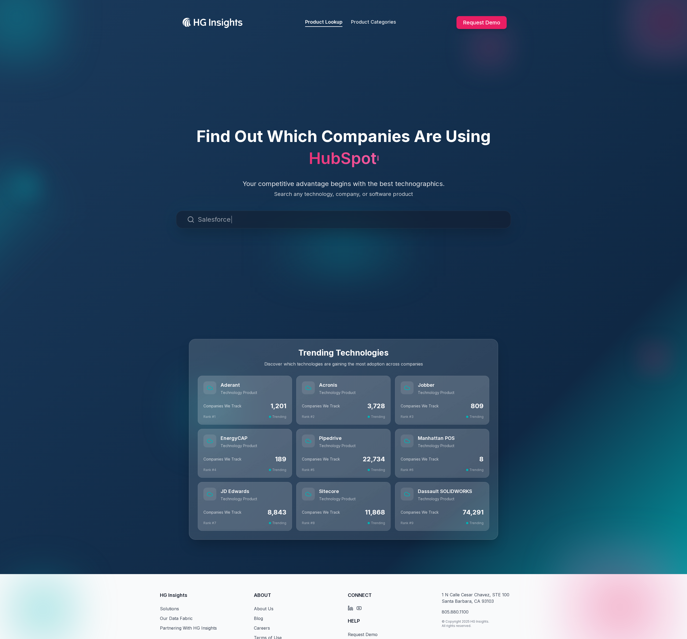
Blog (258, 618)
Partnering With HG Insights (188, 628)
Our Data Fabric (176, 618)
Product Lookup (323, 22)
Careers (262, 628)
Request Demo (481, 22)
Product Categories (373, 22)
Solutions (169, 608)
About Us (263, 608)
